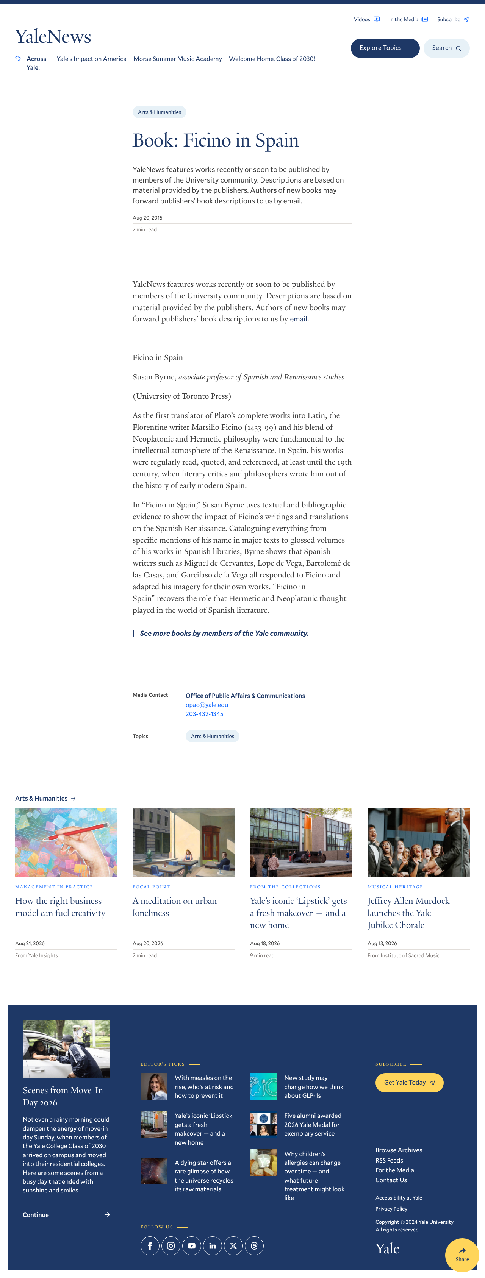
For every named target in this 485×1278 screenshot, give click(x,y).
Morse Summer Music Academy (177, 58)
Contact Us (391, 1179)
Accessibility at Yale (398, 1197)
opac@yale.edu (207, 704)
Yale (387, 1250)
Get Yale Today (405, 1082)
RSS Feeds (389, 1160)
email (298, 319)
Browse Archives (398, 1149)
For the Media (394, 1170)
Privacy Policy (391, 1208)
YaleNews (53, 38)
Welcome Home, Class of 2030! (272, 58)
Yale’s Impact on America (92, 58)
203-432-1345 (205, 713)
